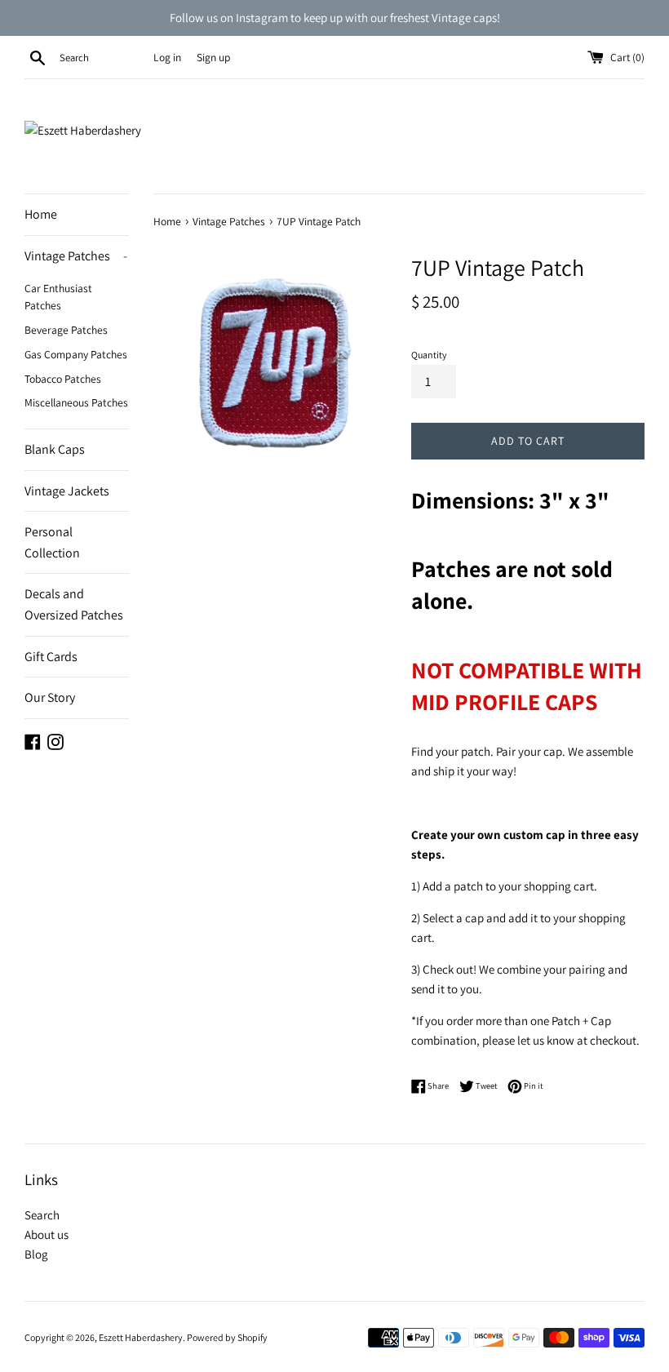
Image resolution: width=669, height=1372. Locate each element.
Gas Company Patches (75, 354)
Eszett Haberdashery (141, 1337)
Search (42, 1215)
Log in (167, 57)
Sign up (213, 57)
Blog (36, 1254)
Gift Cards (51, 656)
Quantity (429, 355)
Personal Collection (52, 542)
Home (40, 214)
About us (46, 1234)
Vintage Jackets (66, 491)
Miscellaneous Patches (76, 402)
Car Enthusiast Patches (58, 297)
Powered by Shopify (227, 1337)
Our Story (49, 697)
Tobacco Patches (62, 378)
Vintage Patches (75, 255)
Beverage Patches (66, 329)
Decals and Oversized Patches (73, 604)
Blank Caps (54, 449)
